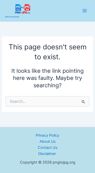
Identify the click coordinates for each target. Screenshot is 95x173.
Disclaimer (47, 153)
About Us (48, 141)
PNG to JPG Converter (12, 17)
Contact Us (48, 147)
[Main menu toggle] (84, 10)
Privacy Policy (47, 135)
